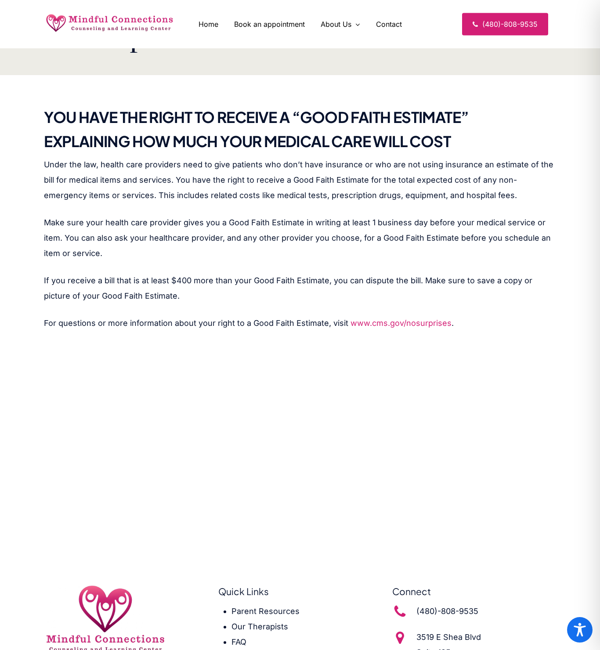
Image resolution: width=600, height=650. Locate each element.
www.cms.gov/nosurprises (401, 323)
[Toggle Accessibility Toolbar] (579, 629)
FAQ (238, 641)
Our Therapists (259, 626)
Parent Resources (265, 611)
